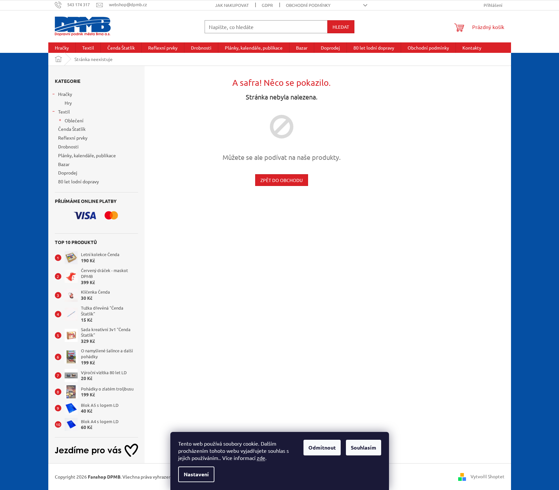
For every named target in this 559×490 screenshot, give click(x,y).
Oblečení (74, 120)
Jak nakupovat (232, 5)
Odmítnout (322, 447)
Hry (68, 103)
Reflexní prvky (72, 138)
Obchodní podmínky (308, 5)
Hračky (65, 94)
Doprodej (67, 173)
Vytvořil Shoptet (488, 476)
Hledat (341, 27)
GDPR (267, 5)
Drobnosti (68, 146)
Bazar (64, 164)
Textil (64, 112)
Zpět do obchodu (281, 180)
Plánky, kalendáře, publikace (87, 155)
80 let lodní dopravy (78, 181)
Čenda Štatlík (71, 129)
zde (261, 457)
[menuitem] (61, 47)
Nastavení (196, 474)
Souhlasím (363, 447)
